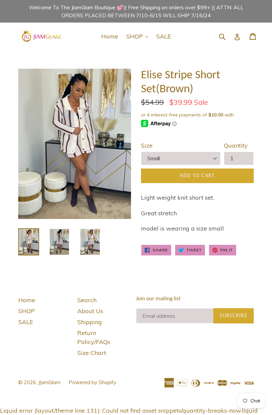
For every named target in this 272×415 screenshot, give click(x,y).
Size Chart (91, 353)
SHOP (138, 36)
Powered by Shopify (92, 382)
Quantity (236, 145)
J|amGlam (49, 382)
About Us (90, 311)
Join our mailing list (158, 299)
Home (109, 36)
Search (87, 300)
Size (147, 145)
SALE (163, 36)
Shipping (89, 322)
